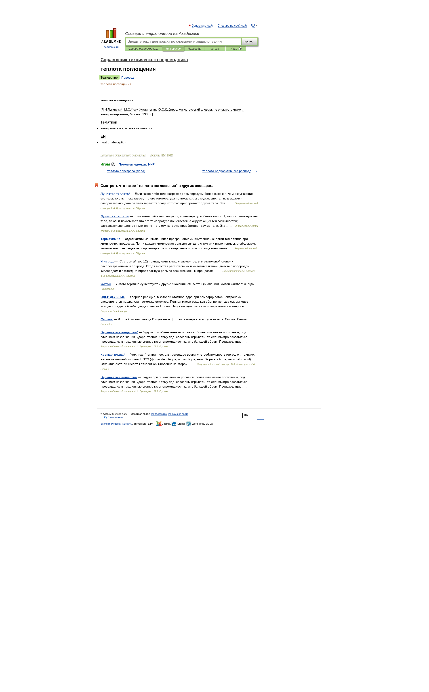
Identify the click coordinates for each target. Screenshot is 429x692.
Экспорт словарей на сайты (116, 423)
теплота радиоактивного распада (226, 171)
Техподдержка (159, 414)
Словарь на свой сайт (232, 25)
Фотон (106, 284)
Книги (215, 48)
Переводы (194, 48)
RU (253, 25)
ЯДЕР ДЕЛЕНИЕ (113, 297)
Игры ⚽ (236, 48)
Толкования (173, 48)
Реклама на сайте (178, 414)
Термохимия (110, 239)
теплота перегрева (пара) (126, 171)
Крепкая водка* (113, 354)
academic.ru (111, 47)
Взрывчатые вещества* (119, 332)
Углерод (107, 261)
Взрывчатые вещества (119, 377)
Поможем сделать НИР (137, 164)
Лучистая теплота (115, 216)
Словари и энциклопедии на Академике (162, 33)
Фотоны (107, 319)
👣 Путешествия (113, 417)
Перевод (127, 77)
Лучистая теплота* (115, 193)
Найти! (249, 42)
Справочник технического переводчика (143, 48)
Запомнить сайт (202, 25)
